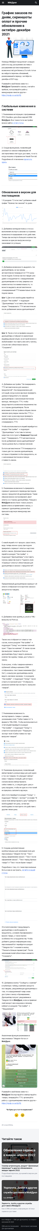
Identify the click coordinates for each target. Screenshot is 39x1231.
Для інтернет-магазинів (29, 1226)
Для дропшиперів (8, 1228)
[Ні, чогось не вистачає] (16, 1115)
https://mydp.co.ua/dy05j (11, 95)
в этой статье (17, 123)
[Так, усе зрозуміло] (22, 1115)
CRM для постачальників (10, 1226)
